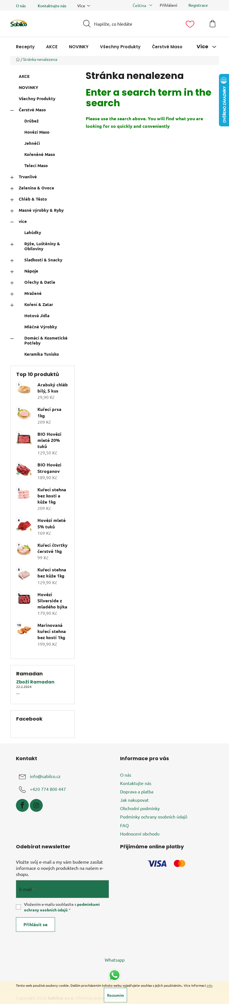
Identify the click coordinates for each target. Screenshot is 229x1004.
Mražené (33, 293)
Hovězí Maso (36, 132)
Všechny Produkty (37, 98)
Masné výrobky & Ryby (41, 210)
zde (209, 985)
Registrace (198, 5)
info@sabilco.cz (45, 776)
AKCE (24, 76)
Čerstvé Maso (32, 109)
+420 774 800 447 (48, 789)
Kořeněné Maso (39, 154)
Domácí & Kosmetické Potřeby (46, 340)
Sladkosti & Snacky (43, 260)
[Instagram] (36, 805)
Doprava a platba (136, 791)
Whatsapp (115, 959)
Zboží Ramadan (35, 682)
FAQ (124, 825)
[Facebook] (22, 805)
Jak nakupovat (134, 800)
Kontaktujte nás (52, 5)
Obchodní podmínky (140, 808)
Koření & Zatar (38, 304)
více (23, 221)
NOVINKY (28, 87)
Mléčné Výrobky (40, 326)
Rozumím (115, 995)
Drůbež (31, 121)
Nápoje (31, 271)
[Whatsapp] (114, 974)
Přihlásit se (35, 924)
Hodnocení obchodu (139, 833)
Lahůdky (32, 232)
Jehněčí (32, 143)
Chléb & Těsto (33, 199)
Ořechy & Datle (39, 282)
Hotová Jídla (36, 315)
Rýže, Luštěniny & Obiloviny (42, 246)
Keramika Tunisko (41, 354)
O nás (21, 5)
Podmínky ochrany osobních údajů (153, 816)
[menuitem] (25, 46)
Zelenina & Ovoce (36, 188)
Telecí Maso (36, 165)
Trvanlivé (28, 176)
